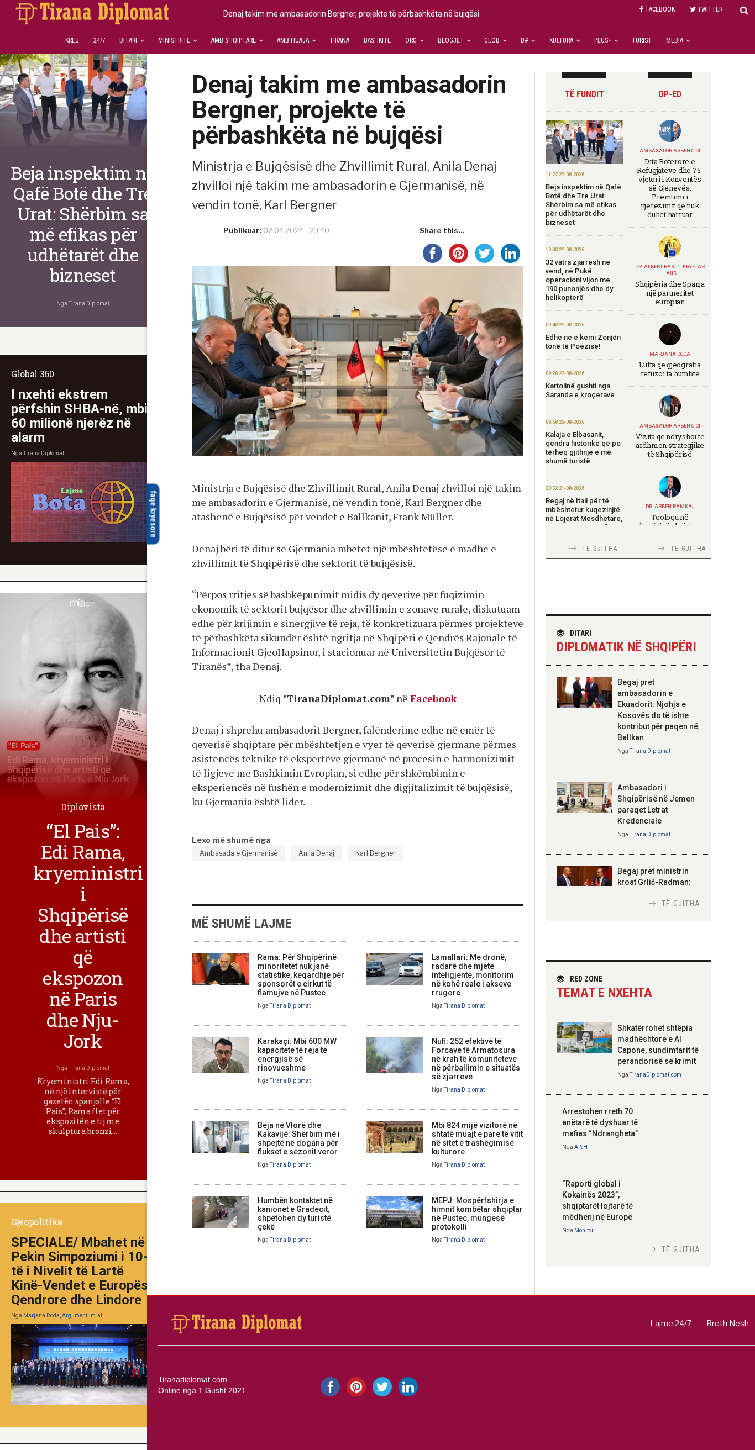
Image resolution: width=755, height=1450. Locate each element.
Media (674, 40)
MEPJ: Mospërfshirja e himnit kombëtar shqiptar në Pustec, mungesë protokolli (477, 1213)
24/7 (99, 40)
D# (524, 40)
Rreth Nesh (727, 1323)
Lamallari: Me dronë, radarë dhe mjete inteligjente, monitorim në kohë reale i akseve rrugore (473, 975)
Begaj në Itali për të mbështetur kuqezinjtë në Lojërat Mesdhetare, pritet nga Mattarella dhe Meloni (584, 518)
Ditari (128, 40)
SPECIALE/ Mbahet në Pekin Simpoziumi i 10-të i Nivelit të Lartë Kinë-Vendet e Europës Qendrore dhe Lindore (79, 1271)
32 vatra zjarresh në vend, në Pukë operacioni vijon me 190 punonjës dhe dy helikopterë (579, 280)
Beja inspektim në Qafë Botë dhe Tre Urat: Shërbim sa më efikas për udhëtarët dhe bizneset (583, 204)
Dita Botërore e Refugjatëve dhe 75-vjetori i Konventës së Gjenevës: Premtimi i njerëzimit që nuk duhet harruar (670, 187)
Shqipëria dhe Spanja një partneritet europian (670, 293)
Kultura (561, 40)
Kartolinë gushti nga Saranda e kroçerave (580, 390)
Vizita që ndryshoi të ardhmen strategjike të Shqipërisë (670, 445)
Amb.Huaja (293, 40)
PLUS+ (602, 40)
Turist (642, 40)
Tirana (339, 40)
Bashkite (377, 40)
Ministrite (174, 40)
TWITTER (710, 9)
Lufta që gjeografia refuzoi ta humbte (669, 369)
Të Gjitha (599, 548)
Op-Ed (669, 94)
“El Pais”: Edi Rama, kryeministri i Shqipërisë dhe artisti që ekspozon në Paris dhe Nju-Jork (88, 935)
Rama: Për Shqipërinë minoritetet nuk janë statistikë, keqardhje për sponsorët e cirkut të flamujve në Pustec (301, 975)
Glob (492, 40)
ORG (411, 40)
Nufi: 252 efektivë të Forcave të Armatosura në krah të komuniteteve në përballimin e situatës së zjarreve (476, 1059)
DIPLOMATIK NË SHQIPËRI (626, 642)
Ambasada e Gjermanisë (238, 853)
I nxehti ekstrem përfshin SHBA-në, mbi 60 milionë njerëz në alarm (79, 416)
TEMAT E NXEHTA (604, 987)
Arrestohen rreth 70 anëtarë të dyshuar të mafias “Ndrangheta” (600, 1122)
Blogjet (451, 40)
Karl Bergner (375, 853)
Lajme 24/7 (670, 1323)
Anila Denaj (316, 853)
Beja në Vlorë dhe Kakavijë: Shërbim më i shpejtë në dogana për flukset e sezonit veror (299, 1138)
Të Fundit (584, 94)
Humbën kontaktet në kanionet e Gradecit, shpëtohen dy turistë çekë (295, 1213)
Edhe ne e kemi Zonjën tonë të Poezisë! (583, 341)
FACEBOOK (660, 9)
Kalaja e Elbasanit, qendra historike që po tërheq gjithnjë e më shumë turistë (583, 447)
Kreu (72, 40)
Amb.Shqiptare (233, 40)
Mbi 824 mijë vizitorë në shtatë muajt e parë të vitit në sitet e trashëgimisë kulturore (477, 1138)
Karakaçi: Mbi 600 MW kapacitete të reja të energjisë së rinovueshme (297, 1054)
